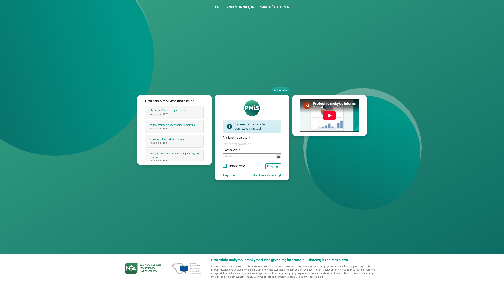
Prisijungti (273, 166)
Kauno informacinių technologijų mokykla (172, 125)
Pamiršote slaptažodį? (267, 175)
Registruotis (230, 175)
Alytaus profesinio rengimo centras (169, 110)
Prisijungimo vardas (235, 137)
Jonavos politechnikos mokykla (167, 139)
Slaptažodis (230, 150)
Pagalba (282, 90)
